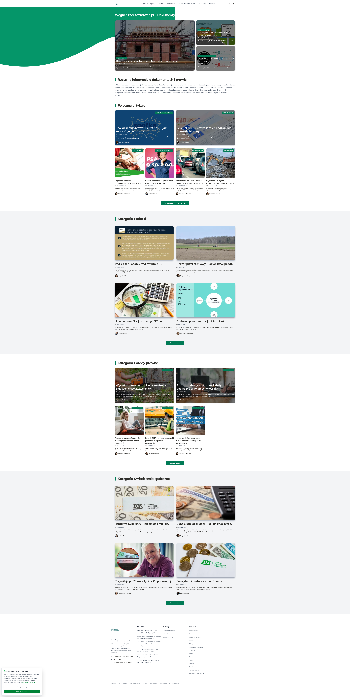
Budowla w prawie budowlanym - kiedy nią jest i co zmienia (146, 60)
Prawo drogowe (194, 670)
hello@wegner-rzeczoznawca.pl (123, 662)
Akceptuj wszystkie (22, 691)
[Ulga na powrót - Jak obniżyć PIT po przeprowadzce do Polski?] (144, 300)
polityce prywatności (28, 682)
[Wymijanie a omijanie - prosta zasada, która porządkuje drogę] (190, 163)
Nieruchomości (193, 667)
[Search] (230, 4)
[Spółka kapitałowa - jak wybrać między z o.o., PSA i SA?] (159, 163)
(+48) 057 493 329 (118, 659)
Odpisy (191, 644)
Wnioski (191, 640)
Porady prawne (171, 4)
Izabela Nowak (184, 142)
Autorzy (166, 627)
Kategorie (193, 627)
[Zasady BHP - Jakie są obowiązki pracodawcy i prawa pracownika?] (159, 420)
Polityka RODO (153, 683)
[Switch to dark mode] (233, 3)
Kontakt (145, 683)
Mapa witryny (175, 683)
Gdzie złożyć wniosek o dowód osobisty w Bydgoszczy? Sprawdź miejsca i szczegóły (149, 644)
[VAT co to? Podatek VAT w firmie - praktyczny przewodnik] (144, 243)
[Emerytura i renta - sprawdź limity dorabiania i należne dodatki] (205, 560)
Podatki (160, 4)
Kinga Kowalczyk (124, 142)
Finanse (191, 657)
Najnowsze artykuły (148, 4)
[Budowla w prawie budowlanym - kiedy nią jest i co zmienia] (155, 45)
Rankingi (191, 663)
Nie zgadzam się (22, 687)
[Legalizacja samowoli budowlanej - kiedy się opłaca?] (129, 163)
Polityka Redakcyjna (164, 683)
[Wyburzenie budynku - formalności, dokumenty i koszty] (220, 163)
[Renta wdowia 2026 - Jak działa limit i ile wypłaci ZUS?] (144, 503)
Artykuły (140, 627)
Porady (191, 653)
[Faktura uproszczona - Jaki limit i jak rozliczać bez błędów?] (205, 300)
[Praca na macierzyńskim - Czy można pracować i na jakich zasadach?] (129, 420)
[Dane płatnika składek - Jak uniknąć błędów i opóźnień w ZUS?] (205, 503)
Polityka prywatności (135, 683)
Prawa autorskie (123, 683)
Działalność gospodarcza (196, 673)
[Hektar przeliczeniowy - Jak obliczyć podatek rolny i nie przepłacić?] (205, 243)
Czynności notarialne (195, 637)
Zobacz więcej (175, 343)
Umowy (212, 4)
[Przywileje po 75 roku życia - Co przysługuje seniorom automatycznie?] (144, 560)
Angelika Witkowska (125, 276)
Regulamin (113, 683)
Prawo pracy (202, 4)
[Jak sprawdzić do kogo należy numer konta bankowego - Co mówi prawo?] (190, 420)
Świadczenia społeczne (187, 4)
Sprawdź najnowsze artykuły (175, 203)
